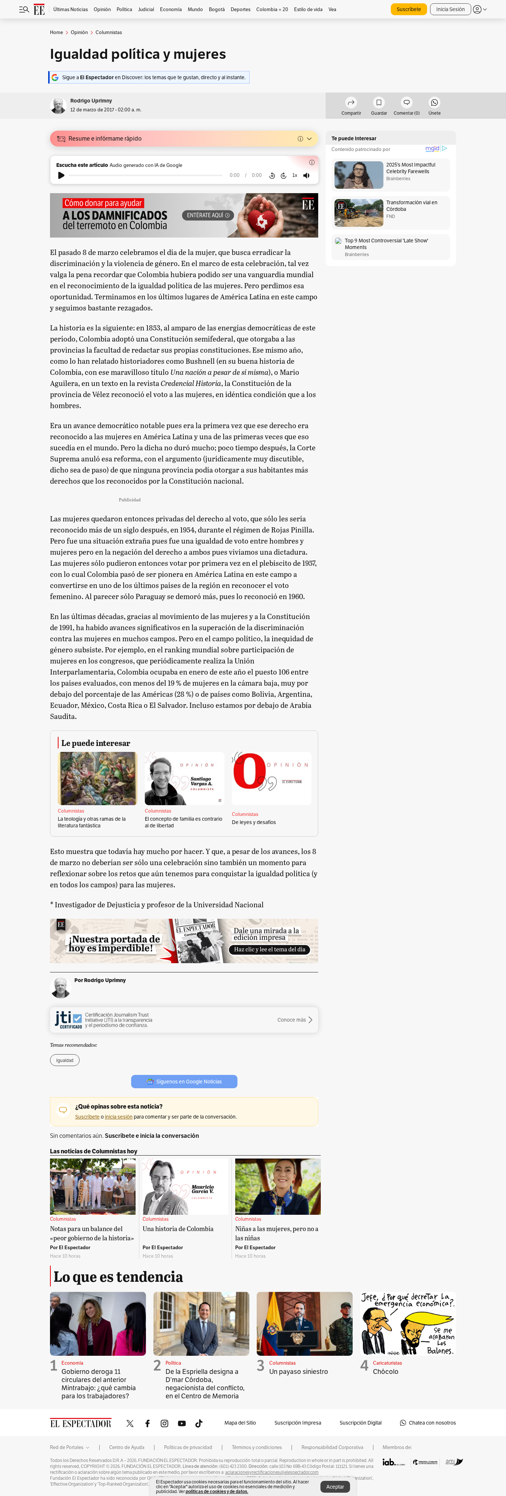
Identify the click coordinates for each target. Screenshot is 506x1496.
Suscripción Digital (361, 1422)
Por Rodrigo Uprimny (100, 980)
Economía (72, 1363)
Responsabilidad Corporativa (332, 1447)
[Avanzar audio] (283, 175)
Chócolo (386, 1371)
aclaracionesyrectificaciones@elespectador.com (272, 1472)
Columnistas (71, 811)
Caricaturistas (387, 1363)
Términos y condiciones (257, 1447)
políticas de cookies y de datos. (217, 1491)
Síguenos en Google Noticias (189, 1081)
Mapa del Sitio (240, 1422)
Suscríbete (409, 9)
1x (294, 175)
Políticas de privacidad (188, 1447)
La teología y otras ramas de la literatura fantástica (92, 822)
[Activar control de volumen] (306, 175)
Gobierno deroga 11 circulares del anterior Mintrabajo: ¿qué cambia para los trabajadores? (98, 1383)
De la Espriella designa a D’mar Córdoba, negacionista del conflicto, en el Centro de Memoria (205, 1383)
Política (173, 1363)
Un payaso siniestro (298, 1371)
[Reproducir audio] (61, 175)
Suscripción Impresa (297, 1422)
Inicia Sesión (450, 9)
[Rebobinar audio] (272, 175)
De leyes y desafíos (254, 822)
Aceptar (335, 1486)
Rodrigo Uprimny (91, 101)
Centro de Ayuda (126, 1447)
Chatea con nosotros (432, 1422)
